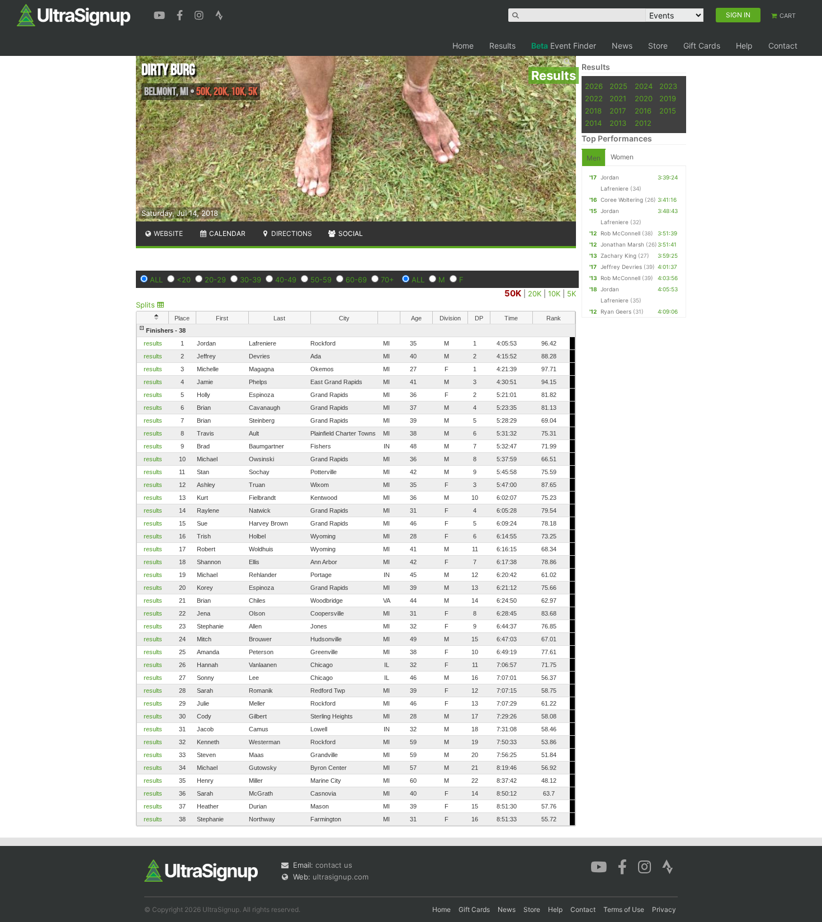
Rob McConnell (620, 233)
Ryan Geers (616, 311)
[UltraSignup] (73, 14)
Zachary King (618, 255)
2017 (618, 110)
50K (512, 293)
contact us (333, 864)
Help (744, 45)
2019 (667, 98)
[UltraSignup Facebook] (181, 14)
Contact (782, 45)
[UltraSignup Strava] (219, 14)
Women (622, 157)
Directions (291, 233)
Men (594, 158)
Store (658, 45)
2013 (618, 123)
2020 (644, 98)
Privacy (664, 909)
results (153, 343)
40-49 (285, 279)
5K (571, 293)
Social (350, 233)
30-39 (250, 279)
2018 (593, 110)
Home (463, 45)
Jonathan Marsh (622, 244)
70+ (387, 279)
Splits (146, 304)
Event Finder (563, 45)
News (622, 45)
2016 (643, 110)
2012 (643, 123)
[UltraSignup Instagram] (200, 14)
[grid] (355, 575)
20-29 (215, 279)
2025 (618, 86)
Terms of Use (623, 909)
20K (534, 293)
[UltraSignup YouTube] (160, 14)
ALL (156, 279)
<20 (184, 279)
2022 (594, 98)
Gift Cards (701, 45)
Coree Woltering (622, 199)
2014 (593, 123)
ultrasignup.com (341, 876)
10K (554, 293)
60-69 (356, 279)
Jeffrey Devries (621, 266)
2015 (667, 110)
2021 (618, 98)
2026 (594, 86)
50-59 (321, 279)
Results (502, 45)
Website (167, 233)
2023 (668, 86)
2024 (644, 86)
